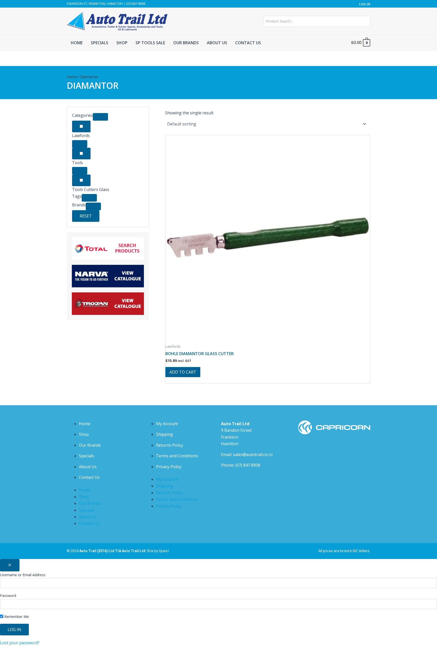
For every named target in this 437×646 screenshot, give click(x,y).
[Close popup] (9, 565)
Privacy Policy (168, 466)
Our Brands (90, 445)
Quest (164, 551)
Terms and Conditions (177, 456)
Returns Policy (169, 445)
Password (8, 595)
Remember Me (16, 616)
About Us (88, 466)
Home (72, 76)
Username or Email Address (23, 574)
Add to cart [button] (182, 372)
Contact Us (89, 477)
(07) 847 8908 (247, 465)
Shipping (164, 434)
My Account (167, 423)
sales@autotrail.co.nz (253, 454)
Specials (86, 456)
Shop (84, 434)
